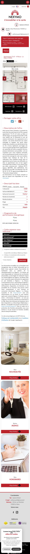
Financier (22, 186)
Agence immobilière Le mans (9, 42)
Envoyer (22, 260)
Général (5, 186)
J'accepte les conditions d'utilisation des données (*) (15, 249)
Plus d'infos (15, 378)
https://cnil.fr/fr (17, 292)
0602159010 (24, 25)
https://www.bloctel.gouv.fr (9, 306)
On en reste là (15, 530)
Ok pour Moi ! (16, 549)
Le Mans (20, 42)
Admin (23, 545)
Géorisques (6, 178)
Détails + (10, 186)
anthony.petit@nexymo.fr (20, 34)
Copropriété (16, 186)
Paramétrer (7, 549)
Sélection (24, 6)
